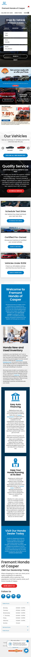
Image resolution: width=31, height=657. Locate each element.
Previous (2, 148)
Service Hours (6, 627)
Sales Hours (6, 603)
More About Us (9, 586)
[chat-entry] (26, 650)
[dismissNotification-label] (27, 641)
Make (6, 40)
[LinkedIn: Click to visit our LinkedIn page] (13, 596)
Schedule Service (15, 191)
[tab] (7, 28)
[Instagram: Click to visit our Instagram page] (18, 596)
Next (28, 148)
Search (15, 56)
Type (6, 33)
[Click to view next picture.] (28, 77)
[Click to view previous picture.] (2, 77)
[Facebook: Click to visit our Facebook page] (3, 596)
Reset (15, 60)
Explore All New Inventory (15, 155)
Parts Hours (6, 630)
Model (6, 46)
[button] (7, 13)
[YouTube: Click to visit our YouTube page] (8, 596)
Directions (18, 13)
